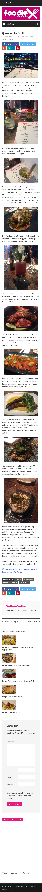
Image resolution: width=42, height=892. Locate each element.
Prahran (14, 582)
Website (10, 784)
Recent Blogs (24, 582)
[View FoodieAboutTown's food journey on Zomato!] (16, 873)
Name (9, 771)
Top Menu (10, 3)
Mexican (6, 582)
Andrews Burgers (11, 622)
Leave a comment (8, 39)
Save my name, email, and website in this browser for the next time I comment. (20, 796)
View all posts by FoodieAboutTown (21, 610)
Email (9, 778)
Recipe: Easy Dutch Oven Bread (13, 697)
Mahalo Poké (32, 622)
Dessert (18, 580)
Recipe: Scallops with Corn (11, 712)
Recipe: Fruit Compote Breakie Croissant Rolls (18, 681)
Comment (11, 741)
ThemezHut (8, 889)
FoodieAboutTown (27, 37)
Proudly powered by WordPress (13, 886)
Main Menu (10, 24)
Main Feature (28, 580)
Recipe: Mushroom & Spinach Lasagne (15, 665)
